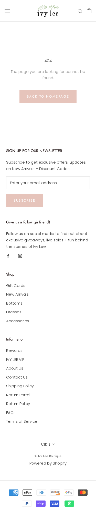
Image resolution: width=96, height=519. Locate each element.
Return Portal (18, 395)
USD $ (45, 444)
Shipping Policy (20, 386)
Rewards (14, 350)
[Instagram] (20, 255)
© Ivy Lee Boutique (48, 456)
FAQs (11, 412)
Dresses (14, 312)
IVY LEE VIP (15, 359)
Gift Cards (15, 285)
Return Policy (18, 403)
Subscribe (24, 200)
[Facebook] (8, 255)
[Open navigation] (7, 11)
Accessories (17, 321)
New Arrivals (17, 294)
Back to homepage (48, 96)
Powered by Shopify (48, 463)
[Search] (80, 10)
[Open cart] (89, 10)
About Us (14, 368)
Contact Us (17, 377)
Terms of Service (21, 421)
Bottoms (14, 303)
